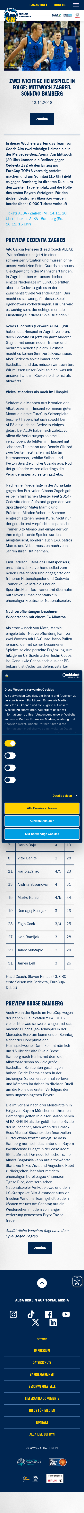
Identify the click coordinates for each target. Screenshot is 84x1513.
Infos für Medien (42, 1410)
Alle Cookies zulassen (42, 808)
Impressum (42, 1350)
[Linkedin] (53, 1321)
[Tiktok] (31, 1313)
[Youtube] (66, 1313)
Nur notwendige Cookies (42, 834)
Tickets (59, 5)
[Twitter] (36, 1321)
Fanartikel (38, 5)
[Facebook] (48, 1313)
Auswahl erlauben (42, 821)
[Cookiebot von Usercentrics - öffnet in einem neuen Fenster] (62, 675)
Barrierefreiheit (42, 1374)
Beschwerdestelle (42, 1386)
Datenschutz (42, 1362)
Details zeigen (62, 795)
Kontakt (42, 1422)
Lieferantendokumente (42, 1398)
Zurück (42, 119)
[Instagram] (13, 1313)
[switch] (10, 755)
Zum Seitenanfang (42, 1283)
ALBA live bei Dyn (42, 1434)
